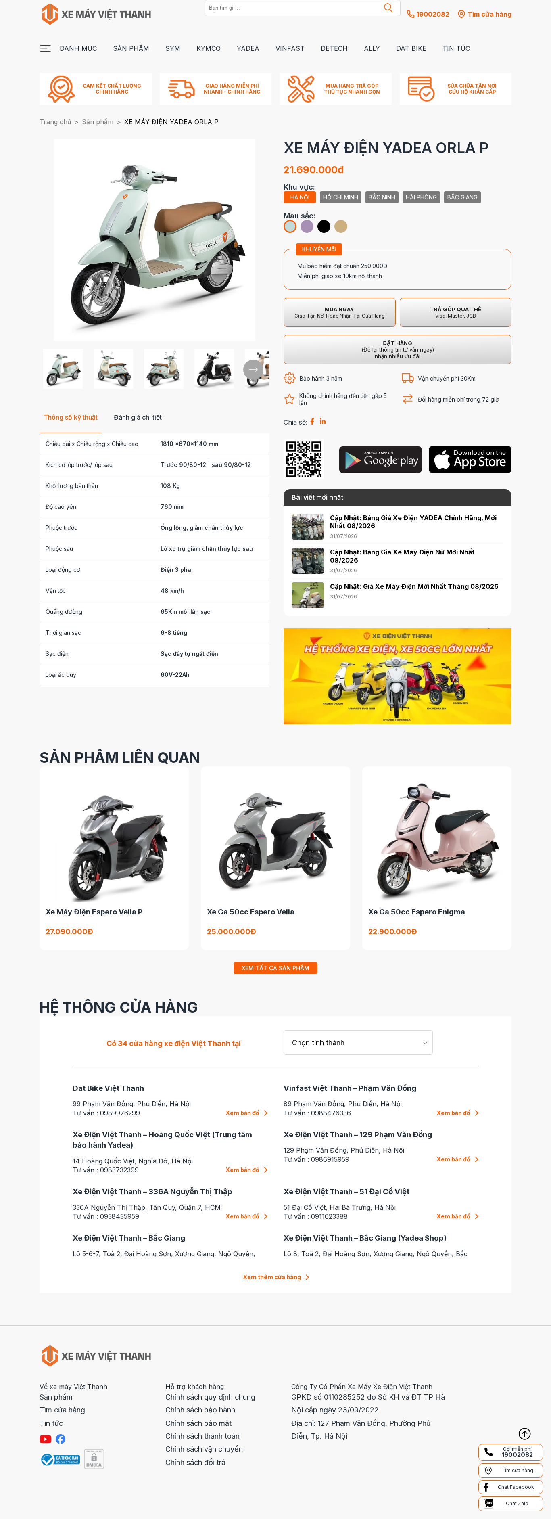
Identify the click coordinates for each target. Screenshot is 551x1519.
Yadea (248, 48)
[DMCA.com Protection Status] (94, 1460)
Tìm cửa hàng (62, 1410)
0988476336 (331, 1113)
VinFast (290, 48)
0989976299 (120, 1113)
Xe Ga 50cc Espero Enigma (416, 912)
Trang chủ (55, 122)
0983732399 (119, 1170)
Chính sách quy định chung (210, 1397)
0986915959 (330, 1159)
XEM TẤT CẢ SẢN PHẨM (275, 968)
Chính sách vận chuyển (204, 1449)
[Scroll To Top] (525, 1434)
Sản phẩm (131, 48)
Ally (372, 48)
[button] (388, 8)
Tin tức (456, 48)
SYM (172, 48)
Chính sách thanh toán (202, 1436)
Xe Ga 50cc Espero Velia (250, 912)
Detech (334, 48)
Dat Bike (411, 48)
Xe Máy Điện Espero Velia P (94, 912)
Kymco (208, 48)
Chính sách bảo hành (200, 1410)
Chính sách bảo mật (198, 1423)
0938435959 (119, 1216)
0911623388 (329, 1216)
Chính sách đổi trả (195, 1462)
